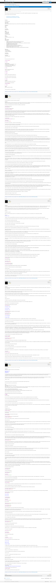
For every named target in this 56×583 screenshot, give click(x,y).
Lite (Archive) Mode (12, 581)
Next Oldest (6, 575)
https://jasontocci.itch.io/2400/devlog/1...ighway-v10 (13, 16)
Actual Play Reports (13, 4)
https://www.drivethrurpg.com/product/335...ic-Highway (13, 17)
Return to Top (8, 581)
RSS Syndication (16, 581)
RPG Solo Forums (6, 4)
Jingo (9, 8)
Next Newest (9, 575)
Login (10, 2)
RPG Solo (10, 4)
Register (13, 2)
